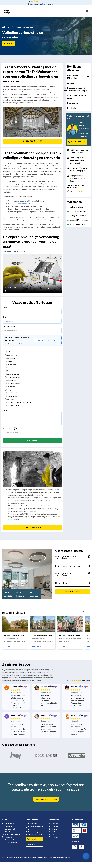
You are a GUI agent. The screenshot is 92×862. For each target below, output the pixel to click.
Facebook (55, 824)
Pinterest (54, 829)
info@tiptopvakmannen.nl (35, 827)
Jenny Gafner (16, 687)
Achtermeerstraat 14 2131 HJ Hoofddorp (11, 841)
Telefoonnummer (9, 326)
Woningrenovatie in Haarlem (70, 635)
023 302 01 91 (32, 824)
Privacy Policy (34, 857)
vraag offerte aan (72, 591)
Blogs (53, 834)
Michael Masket (47, 687)
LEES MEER (8, 646)
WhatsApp (32, 844)
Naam (5, 307)
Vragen (6, 410)
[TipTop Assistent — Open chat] (86, 856)
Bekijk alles (61, 582)
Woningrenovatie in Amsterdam (15, 635)
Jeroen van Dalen (48, 715)
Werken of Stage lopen (35, 832)
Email (5, 317)
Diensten (6, 349)
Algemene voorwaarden (22, 857)
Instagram (55, 826)
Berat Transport (77, 715)
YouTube (54, 832)
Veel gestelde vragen (35, 834)
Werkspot (55, 837)
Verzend (31, 440)
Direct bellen (33, 839)
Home (6, 27)
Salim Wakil (15, 715)
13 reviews (86, 681)
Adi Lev (74, 687)
